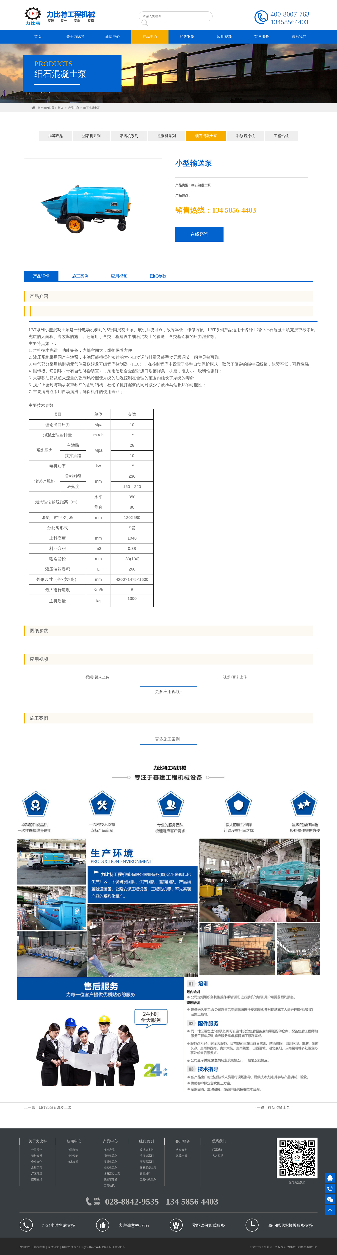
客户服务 (182, 1141)
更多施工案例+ (168, 739)
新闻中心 (74, 1141)
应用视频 (119, 276)
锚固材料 (145, 1173)
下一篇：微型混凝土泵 (271, 1107)
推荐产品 (55, 136)
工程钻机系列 (148, 1179)
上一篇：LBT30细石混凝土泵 (48, 1107)
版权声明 (39, 1247)
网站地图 (24, 1247)
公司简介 (36, 1149)
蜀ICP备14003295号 (113, 1247)
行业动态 (72, 1155)
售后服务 (181, 1149)
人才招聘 (217, 1155)
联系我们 (219, 1141)
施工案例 (80, 276)
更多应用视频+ (168, 691)
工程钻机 (281, 136)
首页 (60, 107)
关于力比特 (38, 1141)
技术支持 (72, 1161)
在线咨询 (199, 234)
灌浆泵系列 (147, 1161)
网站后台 (67, 1247)
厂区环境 (36, 1173)
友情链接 (53, 1247)
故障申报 (181, 1155)
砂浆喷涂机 (245, 136)
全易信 (268, 1247)
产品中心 (73, 107)
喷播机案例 (147, 1149)
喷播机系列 (129, 136)
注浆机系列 (166, 136)
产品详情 (41, 276)
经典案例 (146, 1141)
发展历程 (36, 1167)
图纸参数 (158, 276)
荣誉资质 (36, 1155)
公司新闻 (72, 1149)
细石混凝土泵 (91, 107)
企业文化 (36, 1161)
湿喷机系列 (91, 136)
